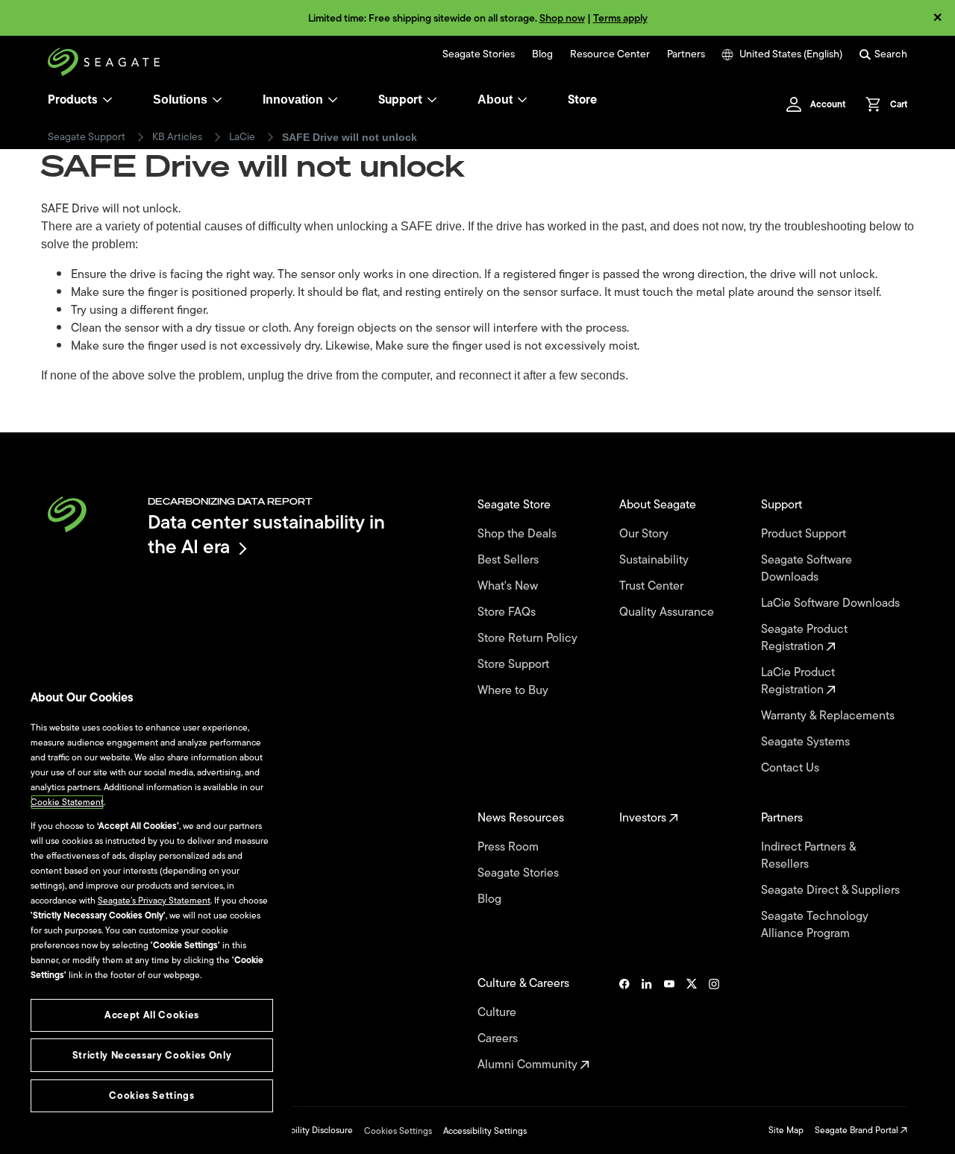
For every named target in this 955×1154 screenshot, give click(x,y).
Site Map (786, 1130)
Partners (686, 54)
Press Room (510, 847)
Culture (498, 1012)
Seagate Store (516, 505)
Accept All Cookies (151, 1015)
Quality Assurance (668, 612)
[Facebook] (624, 1024)
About (495, 99)
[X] (691, 1024)
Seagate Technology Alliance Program (814, 925)
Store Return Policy (529, 638)
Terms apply (620, 18)
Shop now (562, 18)
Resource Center (610, 54)
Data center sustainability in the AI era (266, 534)
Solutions (180, 99)
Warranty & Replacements (829, 716)
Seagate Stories (478, 54)
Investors (644, 818)
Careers (499, 1038)
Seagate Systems (807, 742)
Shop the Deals (520, 534)
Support (400, 100)
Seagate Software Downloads (806, 569)
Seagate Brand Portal (858, 1130)
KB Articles (177, 137)
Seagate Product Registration (804, 638)
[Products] (107, 100)
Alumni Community (529, 1064)
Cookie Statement (67, 802)
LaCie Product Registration (798, 681)
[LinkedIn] (647, 1024)
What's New (509, 586)
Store (582, 100)
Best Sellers (510, 560)
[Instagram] (714, 1024)
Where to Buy (514, 690)
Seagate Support (86, 137)
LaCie (242, 137)
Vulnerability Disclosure (306, 1130)
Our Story (645, 534)
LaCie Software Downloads (832, 603)
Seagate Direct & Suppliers (832, 890)
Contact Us (791, 768)
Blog (542, 54)
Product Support (805, 534)
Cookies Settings (398, 1131)
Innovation (293, 99)
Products (73, 100)
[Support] (432, 100)
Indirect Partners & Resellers (808, 856)
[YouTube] (669, 1024)
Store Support (515, 664)
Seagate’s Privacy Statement (154, 900)
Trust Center (652, 586)
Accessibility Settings (485, 1131)
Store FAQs (508, 612)
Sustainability (655, 560)
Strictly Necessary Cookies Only (151, 1055)
